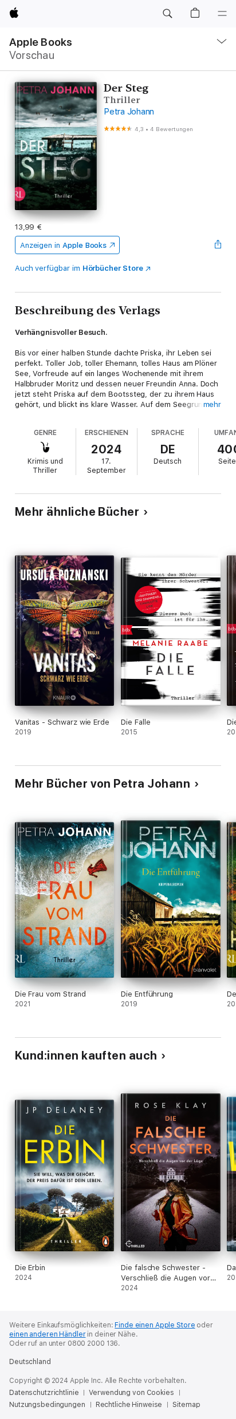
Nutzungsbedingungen (47, 1405)
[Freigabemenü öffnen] (217, 245)
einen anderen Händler (47, 1334)
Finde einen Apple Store (155, 1325)
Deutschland (30, 1362)
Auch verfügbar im (79, 268)
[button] (167, 13)
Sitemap (186, 1405)
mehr (212, 404)
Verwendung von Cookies (131, 1393)
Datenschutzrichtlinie (43, 1393)
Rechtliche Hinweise (129, 1405)
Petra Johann (129, 111)
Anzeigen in (63, 245)
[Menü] (222, 13)
